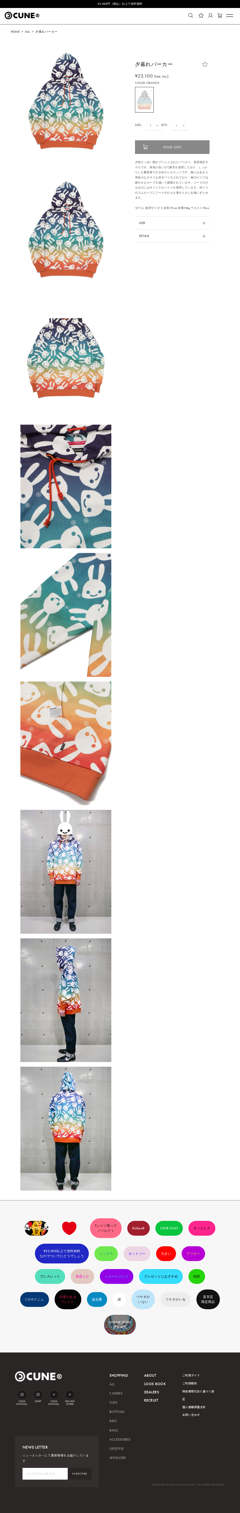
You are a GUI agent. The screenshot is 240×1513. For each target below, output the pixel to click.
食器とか (82, 1276)
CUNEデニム (34, 1299)
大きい (166, 1254)
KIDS (112, 1421)
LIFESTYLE (116, 1449)
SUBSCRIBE (79, 1473)
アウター (193, 1254)
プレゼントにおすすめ (161, 1276)
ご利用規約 (189, 1383)
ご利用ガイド (191, 1375)
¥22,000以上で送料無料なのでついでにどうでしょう (62, 1253)
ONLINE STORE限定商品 (120, 1324)
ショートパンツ (116, 1276)
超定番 (97, 1299)
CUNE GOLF (169, 1228)
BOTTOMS (116, 1412)
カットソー (136, 1254)
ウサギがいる (175, 1299)
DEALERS (151, 1392)
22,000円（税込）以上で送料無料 (120, 3)
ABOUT (150, 1375)
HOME (15, 32)
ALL (27, 32)
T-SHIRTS (115, 1393)
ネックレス (201, 1228)
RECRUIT (151, 1400)
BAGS (113, 1430)
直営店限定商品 (208, 1299)
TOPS (113, 1403)
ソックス (106, 1254)
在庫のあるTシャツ (68, 1299)
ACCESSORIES (119, 1440)
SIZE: (138, 125)
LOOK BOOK (155, 1384)
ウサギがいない (143, 1299)
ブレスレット (50, 1276)
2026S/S (36, 1228)
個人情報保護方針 (194, 1407)
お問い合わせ (191, 1415)
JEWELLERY (117, 1458)
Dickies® (138, 1228)
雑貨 (196, 1276)
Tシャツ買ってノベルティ (106, 1228)
